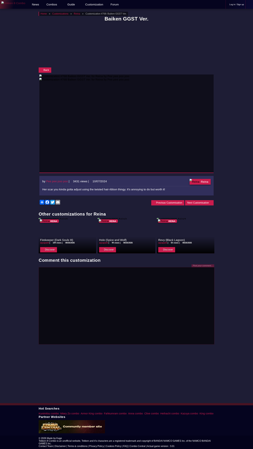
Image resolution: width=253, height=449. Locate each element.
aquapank (44, 243)
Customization (93, 4)
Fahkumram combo (115, 413)
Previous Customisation (168, 202)
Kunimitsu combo (49, 413)
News (35, 4)
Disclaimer (60, 446)
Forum (114, 4)
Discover (49, 249)
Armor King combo (91, 413)
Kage (59, 438)
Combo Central (137, 446)
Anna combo (135, 413)
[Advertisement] (126, 45)
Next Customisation (198, 202)
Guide (71, 4)
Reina (204, 181)
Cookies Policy (113, 446)
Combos (52, 4)
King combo (206, 413)
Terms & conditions (77, 446)
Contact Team (46, 446)
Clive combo (151, 413)
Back (46, 70)
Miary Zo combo (69, 413)
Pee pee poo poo (57, 181)
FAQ (125, 446)
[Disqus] (126, 305)
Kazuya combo (189, 413)
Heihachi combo (169, 413)
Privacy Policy (96, 446)
